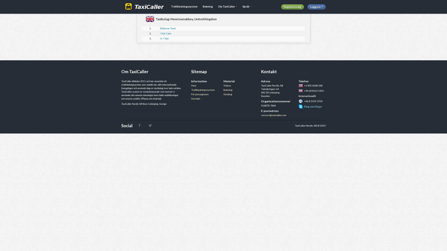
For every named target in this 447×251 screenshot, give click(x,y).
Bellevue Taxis (168, 28)
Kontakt (195, 98)
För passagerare (200, 94)
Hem (193, 85)
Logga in (315, 6)
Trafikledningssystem (184, 6)
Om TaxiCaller (227, 6)
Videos (227, 85)
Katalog (228, 94)
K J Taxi (164, 38)
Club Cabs (165, 33)
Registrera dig (292, 6)
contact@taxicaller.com (273, 115)
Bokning (208, 6)
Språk (246, 6)
